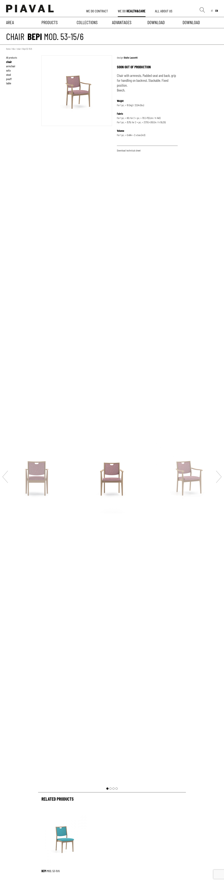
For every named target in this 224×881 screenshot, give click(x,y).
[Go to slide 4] (117, 789)
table (8, 83)
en (216, 10)
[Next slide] (219, 477)
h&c (13, 48)
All (164, 11)
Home (8, 48)
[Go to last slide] (5, 477)
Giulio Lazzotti (131, 57)
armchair (10, 66)
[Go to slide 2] (110, 789)
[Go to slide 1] (107, 789)
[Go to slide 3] (113, 789)
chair (15, 36)
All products (11, 57)
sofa (8, 70)
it (212, 10)
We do (97, 11)
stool (8, 74)
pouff (9, 79)
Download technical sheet (129, 150)
